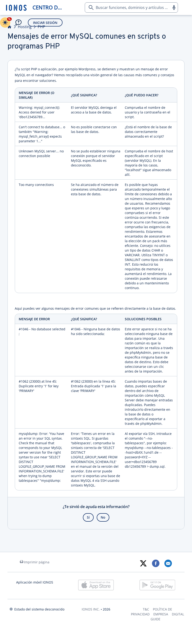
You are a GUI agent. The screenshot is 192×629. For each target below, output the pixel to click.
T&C (146, 609)
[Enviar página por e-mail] (168, 563)
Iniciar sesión (45, 22)
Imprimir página (36, 562)
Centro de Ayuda (49, 7)
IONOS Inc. (91, 609)
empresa (160, 614)
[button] (174, 7)
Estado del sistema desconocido (39, 609)
